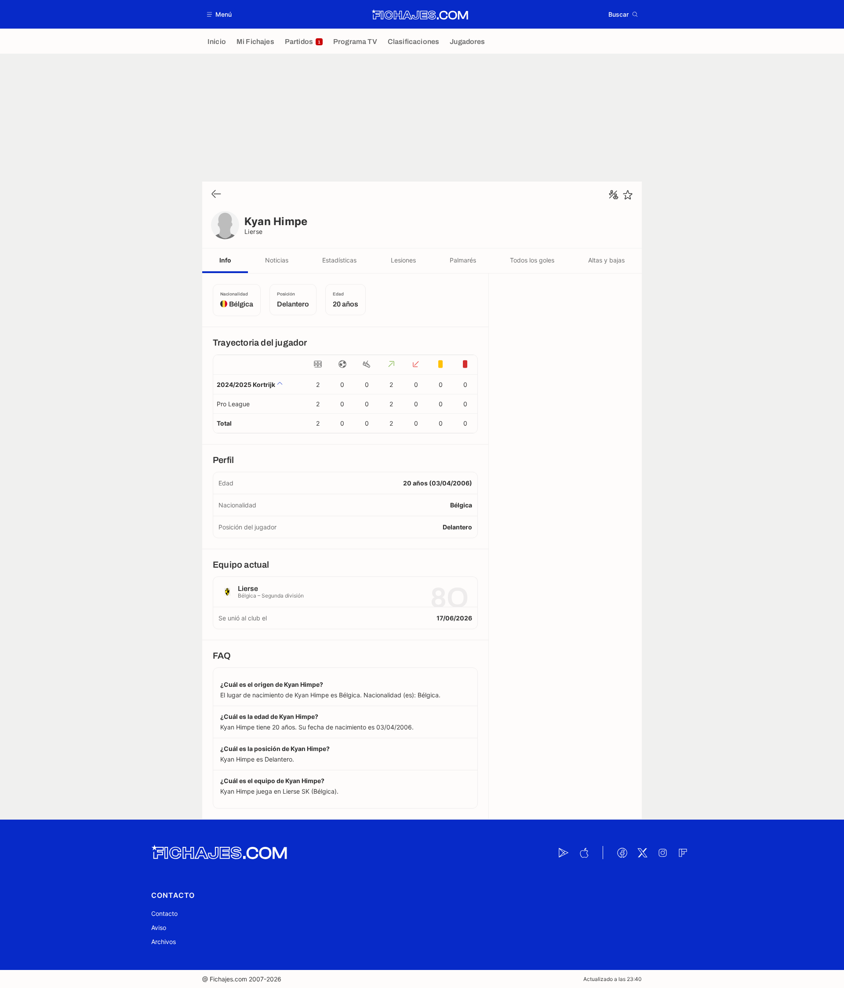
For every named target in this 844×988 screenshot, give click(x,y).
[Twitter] (642, 852)
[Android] (563, 852)
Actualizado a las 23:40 (612, 979)
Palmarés (463, 260)
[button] (219, 14)
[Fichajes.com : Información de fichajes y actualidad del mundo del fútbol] (420, 14)
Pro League (233, 404)
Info (225, 260)
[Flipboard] (682, 852)
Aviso (158, 927)
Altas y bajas (606, 260)
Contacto (164, 913)
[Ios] (583, 852)
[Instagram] (662, 852)
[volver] (216, 195)
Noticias (276, 260)
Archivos (163, 941)
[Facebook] (622, 852)
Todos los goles (532, 260)
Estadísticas (339, 260)
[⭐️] (627, 195)
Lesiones (403, 260)
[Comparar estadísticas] (613, 195)
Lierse (253, 231)
